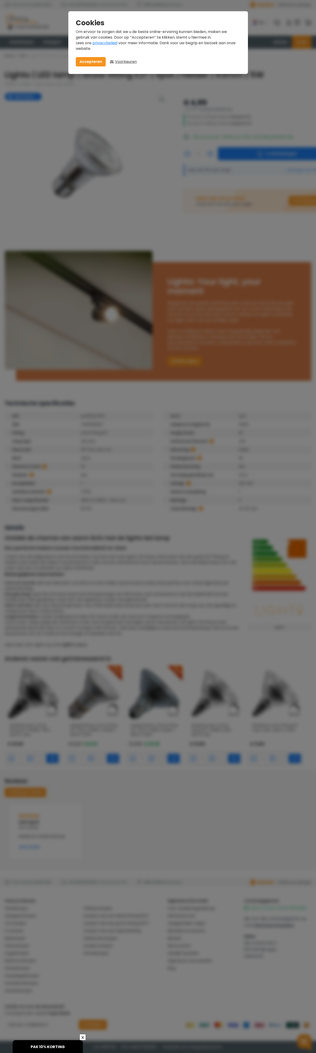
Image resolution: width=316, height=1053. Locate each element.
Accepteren (91, 61)
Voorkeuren (126, 61)
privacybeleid (104, 43)
